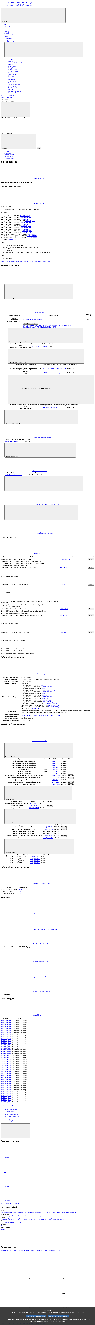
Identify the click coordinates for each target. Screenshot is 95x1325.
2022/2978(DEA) (6, 1071)
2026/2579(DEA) (6, 1094)
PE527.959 (55, 769)
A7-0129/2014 (64, 567)
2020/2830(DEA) (6, 1053)
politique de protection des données (76, 1319)
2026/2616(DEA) (6, 1098)
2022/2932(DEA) (6, 1069)
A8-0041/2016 (64, 615)
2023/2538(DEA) (6, 1075)
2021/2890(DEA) (6, 1055)
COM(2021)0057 (48, 838)
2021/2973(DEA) (6, 1041)
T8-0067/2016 (64, 632)
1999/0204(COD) (32, 236)
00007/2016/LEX (34, 808)
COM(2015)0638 (48, 835)
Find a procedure (6, 99)
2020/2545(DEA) (6, 1024)
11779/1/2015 (64, 609)
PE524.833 (55, 767)
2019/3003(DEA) (6, 1030)
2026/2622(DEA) (6, 1102)
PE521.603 (55, 771)
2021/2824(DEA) (6, 1059)
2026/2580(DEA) (6, 1092)
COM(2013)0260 (65, 559)
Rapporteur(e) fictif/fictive (30, 323)
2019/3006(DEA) (6, 1028)
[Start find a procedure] (15, 109)
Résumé (91, 559)
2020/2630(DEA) (6, 1032)
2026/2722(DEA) (6, 1090)
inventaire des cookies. (59, 1321)
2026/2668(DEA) (6, 1081)
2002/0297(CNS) (30, 221)
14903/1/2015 (33, 803)
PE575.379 (55, 780)
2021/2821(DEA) (6, 1047)
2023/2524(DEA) (6, 1073)
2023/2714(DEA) (6, 1063)
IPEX (19, 891)
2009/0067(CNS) (27, 232)
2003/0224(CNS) (26, 224)
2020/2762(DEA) (6, 1051)
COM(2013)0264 (48, 829)
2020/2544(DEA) (6, 1026)
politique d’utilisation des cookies (39, 1321)
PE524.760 (55, 765)
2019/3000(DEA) (6, 1022)
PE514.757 (55, 761)
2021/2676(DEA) (6, 1049)
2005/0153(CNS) (26, 227)
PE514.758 (55, 763)
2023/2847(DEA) (6, 1067)
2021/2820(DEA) (6, 1039)
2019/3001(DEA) (6, 1020)
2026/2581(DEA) (6, 1100)
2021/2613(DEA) (6, 1045)
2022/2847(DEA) (6, 1077)
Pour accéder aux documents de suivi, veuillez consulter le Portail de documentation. (25, 261)
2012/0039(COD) (31, 234)
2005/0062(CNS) (26, 226)
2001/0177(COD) (32, 237)
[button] (29, 1243)
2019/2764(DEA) (6, 1037)
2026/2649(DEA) (6, 1087)
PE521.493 (55, 773)
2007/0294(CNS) (26, 229)
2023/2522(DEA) (6, 1061)
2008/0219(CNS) (27, 231)
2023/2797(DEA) (6, 1065)
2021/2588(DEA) (6, 1043)
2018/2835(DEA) (6, 1035)
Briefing (20, 889)
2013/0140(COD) (14, 239)
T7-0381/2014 (64, 584)
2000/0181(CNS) (26, 217)
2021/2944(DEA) (6, 1057)
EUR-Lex (20, 893)
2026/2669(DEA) (6, 1083)
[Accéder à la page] (74, 582)
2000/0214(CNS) (26, 219)
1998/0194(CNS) (25, 216)
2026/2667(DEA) (6, 1079)
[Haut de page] (15, 1130)
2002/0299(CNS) (26, 222)
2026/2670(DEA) (6, 1085)
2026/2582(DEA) (6, 1096)
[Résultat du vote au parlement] (74, 599)
